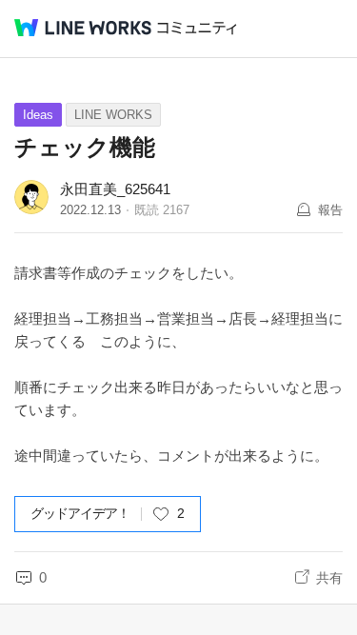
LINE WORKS (113, 115)
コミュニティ (197, 28)
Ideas (38, 115)
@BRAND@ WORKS (82, 27)
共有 (329, 577)
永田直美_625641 (115, 189)
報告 (330, 210)
